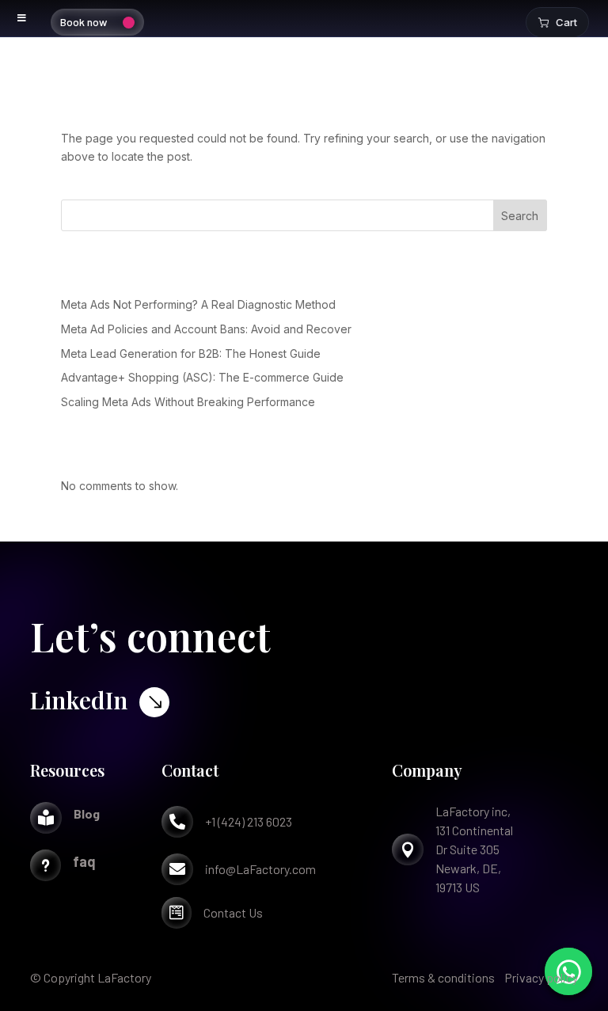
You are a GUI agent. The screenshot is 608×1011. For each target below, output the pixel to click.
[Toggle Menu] (22, 18)
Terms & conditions (443, 977)
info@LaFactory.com (260, 868)
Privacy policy (541, 977)
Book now (83, 22)
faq (84, 861)
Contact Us (233, 912)
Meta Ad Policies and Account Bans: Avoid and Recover (206, 329)
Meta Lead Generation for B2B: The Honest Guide (191, 353)
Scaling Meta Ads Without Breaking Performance (188, 402)
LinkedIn (78, 700)
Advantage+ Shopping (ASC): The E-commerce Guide (202, 377)
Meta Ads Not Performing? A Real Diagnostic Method (198, 304)
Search (519, 215)
